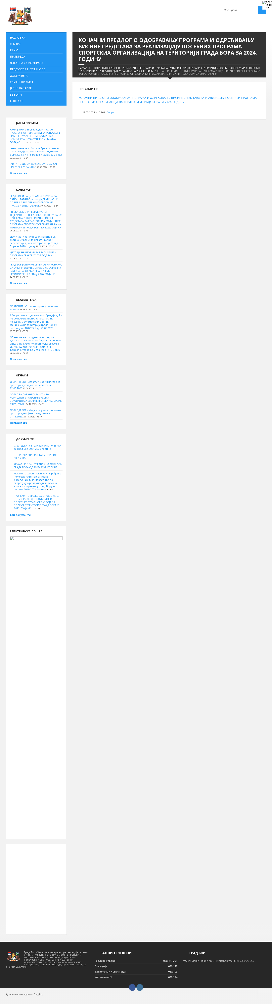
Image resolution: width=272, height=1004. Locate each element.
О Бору (15, 44)
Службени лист (21, 82)
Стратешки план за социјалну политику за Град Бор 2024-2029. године (37, 447)
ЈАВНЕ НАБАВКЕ (21, 88)
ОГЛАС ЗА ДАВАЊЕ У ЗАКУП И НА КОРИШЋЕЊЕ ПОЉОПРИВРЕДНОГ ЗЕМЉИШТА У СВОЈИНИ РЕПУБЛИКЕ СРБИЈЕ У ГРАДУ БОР (36, 399)
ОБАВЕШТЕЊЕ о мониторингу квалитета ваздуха (34, 308)
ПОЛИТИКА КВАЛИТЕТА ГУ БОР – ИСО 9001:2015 (36, 456)
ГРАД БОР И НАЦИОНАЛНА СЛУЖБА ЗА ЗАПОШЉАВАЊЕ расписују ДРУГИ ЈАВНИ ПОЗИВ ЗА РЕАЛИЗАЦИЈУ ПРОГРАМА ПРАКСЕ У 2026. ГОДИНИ (34, 200)
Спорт (110, 112)
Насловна (84, 68)
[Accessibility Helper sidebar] (267, 5)
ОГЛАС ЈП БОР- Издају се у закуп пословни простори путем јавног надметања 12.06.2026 (35, 385)
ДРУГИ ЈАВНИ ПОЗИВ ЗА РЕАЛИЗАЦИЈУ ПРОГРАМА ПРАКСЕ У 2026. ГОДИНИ (33, 254)
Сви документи (20, 515)
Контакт (16, 101)
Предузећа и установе (27, 69)
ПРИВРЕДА (17, 56)
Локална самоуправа (26, 63)
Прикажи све (18, 173)
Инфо (14, 50)
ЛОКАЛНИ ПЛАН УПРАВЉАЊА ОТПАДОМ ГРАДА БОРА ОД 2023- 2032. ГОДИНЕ (38, 465)
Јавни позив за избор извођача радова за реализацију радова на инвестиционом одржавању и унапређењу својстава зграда (36, 151)
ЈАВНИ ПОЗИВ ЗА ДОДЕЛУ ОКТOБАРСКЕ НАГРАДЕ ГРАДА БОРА (34, 165)
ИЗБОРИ (16, 94)
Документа (18, 75)
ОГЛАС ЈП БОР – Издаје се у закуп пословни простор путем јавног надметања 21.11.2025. (35, 413)
